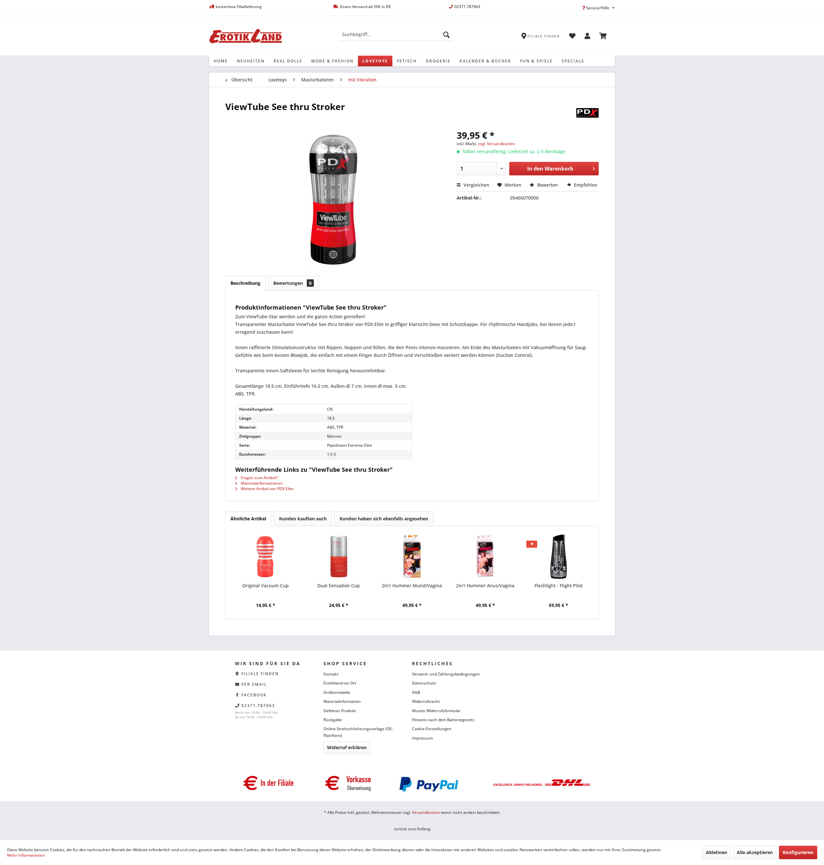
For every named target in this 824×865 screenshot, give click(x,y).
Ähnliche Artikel (248, 519)
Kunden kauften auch (303, 519)
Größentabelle (336, 692)
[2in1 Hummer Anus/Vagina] (485, 556)
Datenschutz (424, 683)
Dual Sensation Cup (338, 585)
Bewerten (547, 185)
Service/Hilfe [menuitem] (597, 8)
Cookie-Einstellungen (432, 728)
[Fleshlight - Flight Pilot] (558, 556)
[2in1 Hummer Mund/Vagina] (412, 556)
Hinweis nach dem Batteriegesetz (443, 719)
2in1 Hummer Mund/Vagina (412, 585)
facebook (254, 695)
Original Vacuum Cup (265, 585)
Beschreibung (245, 283)
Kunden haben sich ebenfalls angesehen (384, 519)
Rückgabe (332, 719)
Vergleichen (475, 185)
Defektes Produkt (339, 710)
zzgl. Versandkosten (496, 143)
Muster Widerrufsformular (436, 710)
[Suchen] (446, 34)
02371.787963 (258, 705)
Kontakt (331, 674)
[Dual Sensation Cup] (339, 556)
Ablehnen (716, 852)
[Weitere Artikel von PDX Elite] (587, 113)
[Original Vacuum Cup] (265, 556)
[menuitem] (396, 34)
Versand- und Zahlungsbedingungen (446, 674)
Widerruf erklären (347, 747)
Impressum (422, 738)
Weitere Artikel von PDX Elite (267, 488)
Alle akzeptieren (755, 852)
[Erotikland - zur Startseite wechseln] (245, 36)
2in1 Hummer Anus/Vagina (485, 585)
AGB (416, 692)
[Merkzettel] (572, 37)
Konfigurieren (798, 852)
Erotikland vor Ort (339, 683)
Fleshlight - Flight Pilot (559, 585)
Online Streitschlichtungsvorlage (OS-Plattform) (358, 732)
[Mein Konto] (587, 37)
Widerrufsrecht (426, 701)
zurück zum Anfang (412, 829)
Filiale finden (260, 673)
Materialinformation (342, 701)
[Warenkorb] (603, 37)
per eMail (254, 684)
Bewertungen (292, 283)
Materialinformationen (261, 483)
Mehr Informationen (26, 855)
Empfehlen (585, 185)
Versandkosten (426, 812)
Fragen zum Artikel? (258, 477)
